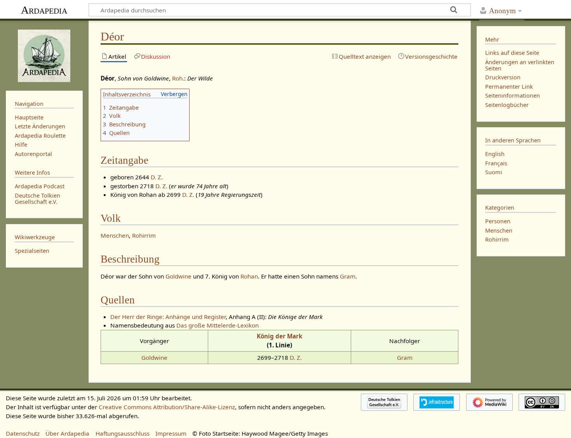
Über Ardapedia (67, 433)
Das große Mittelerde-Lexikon (217, 325)
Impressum (170, 433)
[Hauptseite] (44, 55)
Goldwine (178, 276)
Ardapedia (44, 10)
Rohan (249, 276)
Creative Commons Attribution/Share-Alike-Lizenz (167, 407)
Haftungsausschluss (123, 433)
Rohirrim (144, 235)
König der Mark (279, 336)
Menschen (115, 235)
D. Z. (157, 177)
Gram (347, 276)
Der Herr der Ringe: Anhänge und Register (168, 317)
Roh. (178, 78)
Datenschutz (23, 433)
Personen (497, 221)
